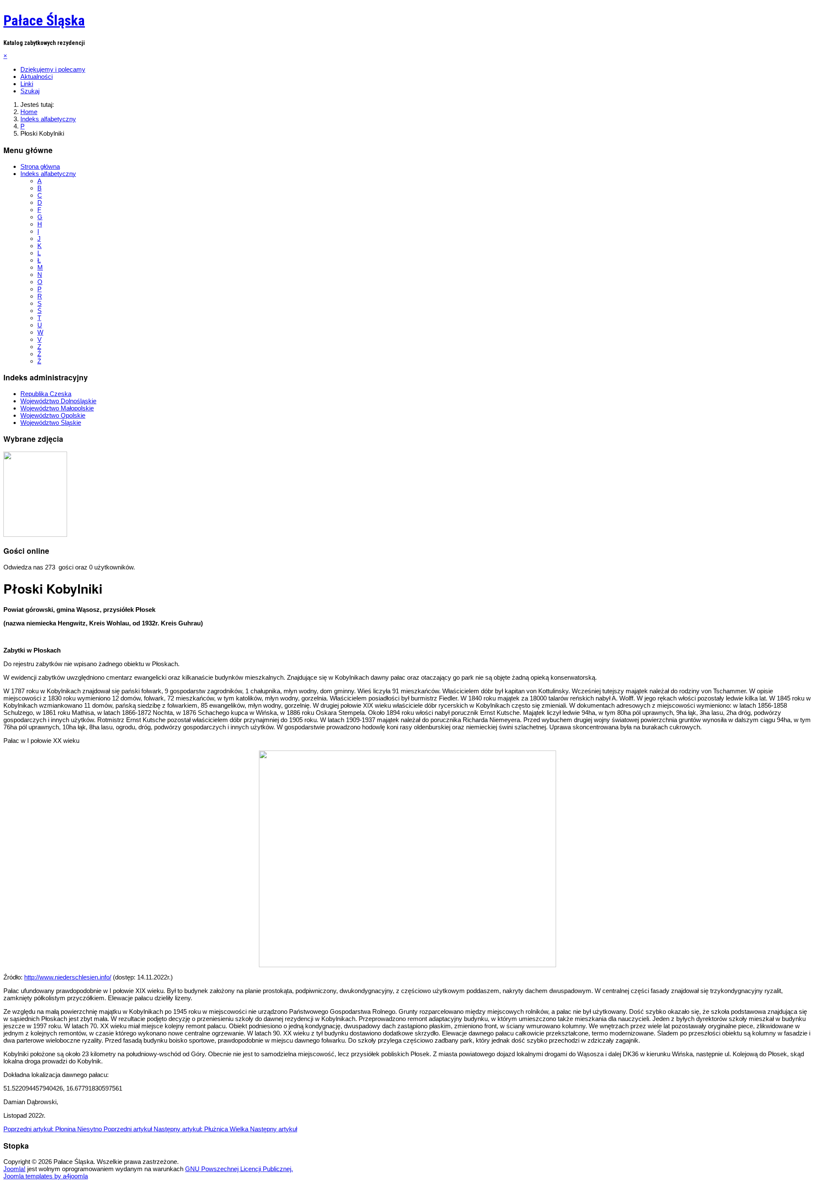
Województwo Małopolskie (57, 408)
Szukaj (29, 91)
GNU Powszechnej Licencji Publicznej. (239, 1168)
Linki (26, 83)
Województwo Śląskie (50, 422)
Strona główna (40, 166)
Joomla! (14, 1168)
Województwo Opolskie (52, 415)
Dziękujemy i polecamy (52, 69)
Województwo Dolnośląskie (58, 401)
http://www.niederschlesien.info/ (67, 977)
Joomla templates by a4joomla (45, 1176)
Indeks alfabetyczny (48, 173)
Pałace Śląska (44, 20)
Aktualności (36, 76)
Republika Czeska (45, 393)
